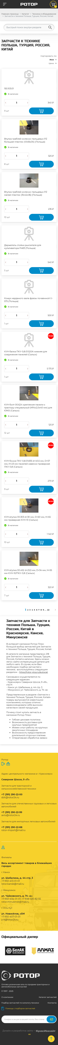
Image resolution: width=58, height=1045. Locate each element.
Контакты (52, 1003)
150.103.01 (9, 88)
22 (48, 610)
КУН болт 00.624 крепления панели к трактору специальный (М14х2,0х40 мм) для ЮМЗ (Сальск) (28, 407)
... (45, 610)
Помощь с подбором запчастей (20, 1008)
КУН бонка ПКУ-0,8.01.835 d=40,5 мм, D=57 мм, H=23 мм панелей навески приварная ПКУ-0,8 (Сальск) (27, 464)
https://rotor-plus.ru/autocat (33, 672)
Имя (52, 59)
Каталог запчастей (48, 997)
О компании (7, 997)
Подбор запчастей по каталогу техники (20, 1003)
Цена (51, 63)
